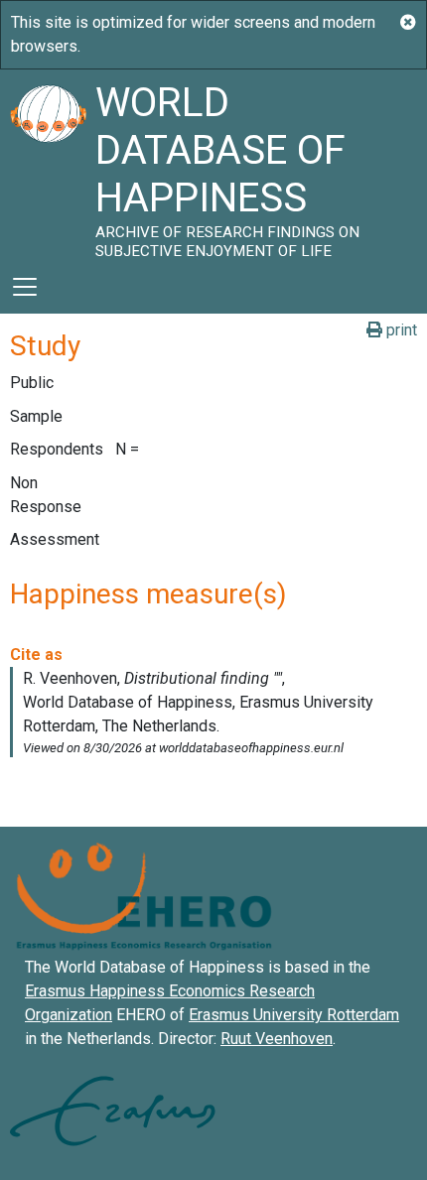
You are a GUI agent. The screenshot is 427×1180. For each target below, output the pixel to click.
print (399, 330)
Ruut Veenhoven (276, 1038)
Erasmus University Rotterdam (294, 1014)
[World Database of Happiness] (47, 164)
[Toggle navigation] (25, 287)
